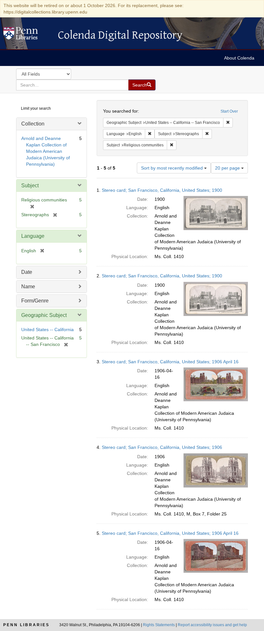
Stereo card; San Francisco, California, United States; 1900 (162, 190)
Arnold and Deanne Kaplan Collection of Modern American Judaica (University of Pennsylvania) (45, 151)
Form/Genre (35, 300)
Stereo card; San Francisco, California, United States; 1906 (162, 447)
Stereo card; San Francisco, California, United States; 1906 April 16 (170, 361)
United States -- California (47, 329)
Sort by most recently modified (172, 168)
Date (26, 272)
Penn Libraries (26, 625)
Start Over (229, 111)
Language (32, 236)
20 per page (228, 168)
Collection (32, 123)
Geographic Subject (44, 315)
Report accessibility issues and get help (212, 625)
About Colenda (239, 57)
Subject (30, 185)
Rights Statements (159, 625)
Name (28, 286)
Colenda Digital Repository (27, 35)
